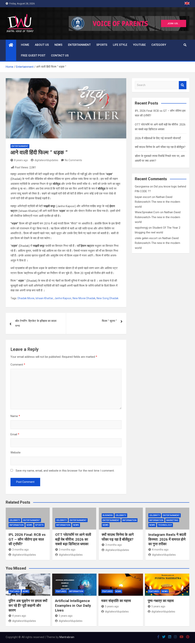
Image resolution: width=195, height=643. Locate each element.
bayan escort (143, 197)
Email (14, 434)
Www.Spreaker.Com (147, 212)
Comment (17, 364)
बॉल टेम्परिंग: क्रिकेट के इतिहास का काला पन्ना (35, 323)
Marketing (172, 520)
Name (15, 416)
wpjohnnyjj (141, 227)
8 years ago (21, 160)
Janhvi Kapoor (62, 298)
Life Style (120, 45)
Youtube (139, 45)
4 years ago (19, 615)
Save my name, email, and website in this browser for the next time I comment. (65, 470)
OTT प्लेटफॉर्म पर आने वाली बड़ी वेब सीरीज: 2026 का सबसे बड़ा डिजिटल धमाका (73, 539)
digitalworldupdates (46, 160)
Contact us (60, 55)
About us (42, 45)
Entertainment (79, 45)
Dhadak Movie (26, 298)
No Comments (73, 160)
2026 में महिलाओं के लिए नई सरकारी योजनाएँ (158, 138)
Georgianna (142, 186)
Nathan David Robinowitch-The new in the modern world (157, 201)
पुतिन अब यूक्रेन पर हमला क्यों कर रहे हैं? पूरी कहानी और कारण (28, 605)
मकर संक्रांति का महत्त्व (116, 601)
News (58, 45)
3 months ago (20, 549)
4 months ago (160, 549)
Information (17, 525)
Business (108, 515)
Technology (165, 525)
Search (182, 85)
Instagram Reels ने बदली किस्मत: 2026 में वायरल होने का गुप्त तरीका (167, 539)
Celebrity (15, 520)
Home (25, 45)
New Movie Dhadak (84, 298)
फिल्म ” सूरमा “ (109, 321)
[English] (187, 4)
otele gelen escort (146, 238)
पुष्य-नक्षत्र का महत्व (161, 601)
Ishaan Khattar (44, 298)
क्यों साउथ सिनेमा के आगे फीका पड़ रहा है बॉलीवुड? (160, 147)
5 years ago (66, 615)
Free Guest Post (33, 55)
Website (15, 452)
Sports (101, 45)
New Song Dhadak (107, 298)
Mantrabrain (66, 637)
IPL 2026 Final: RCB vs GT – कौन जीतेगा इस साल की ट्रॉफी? (27, 539)
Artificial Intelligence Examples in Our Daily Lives (73, 605)
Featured (15, 591)
